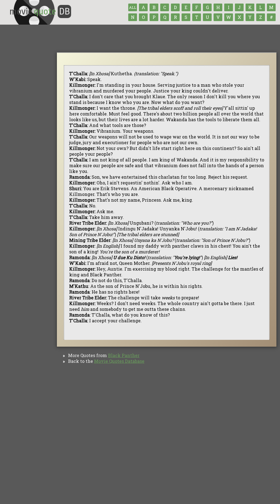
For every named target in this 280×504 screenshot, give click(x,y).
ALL (132, 7)
